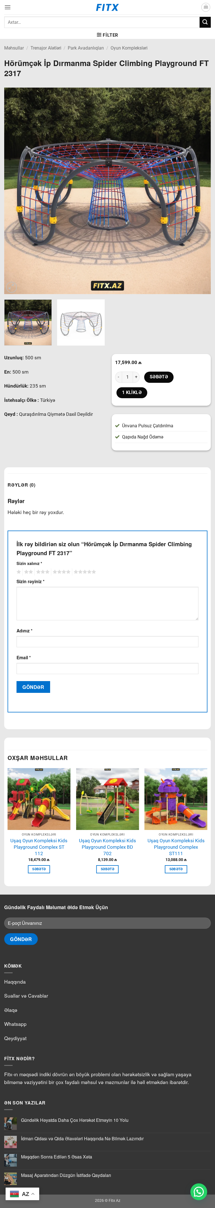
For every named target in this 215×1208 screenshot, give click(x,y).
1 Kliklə (132, 392)
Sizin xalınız (29, 563)
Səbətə (159, 376)
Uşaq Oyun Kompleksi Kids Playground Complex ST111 (176, 847)
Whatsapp (15, 1023)
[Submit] (205, 22)
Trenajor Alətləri (46, 48)
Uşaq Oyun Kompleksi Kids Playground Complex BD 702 (107, 847)
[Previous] (15, 191)
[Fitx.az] (107, 7)
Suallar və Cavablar (26, 995)
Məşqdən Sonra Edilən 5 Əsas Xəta (56, 1156)
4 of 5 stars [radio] (61, 572)
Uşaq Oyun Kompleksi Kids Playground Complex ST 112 (38, 847)
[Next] (200, 191)
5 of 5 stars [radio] (84, 572)
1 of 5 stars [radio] (18, 572)
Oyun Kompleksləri (129, 48)
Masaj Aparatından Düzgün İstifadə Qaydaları (66, 1175)
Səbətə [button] (39, 869)
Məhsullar (14, 48)
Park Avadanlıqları (86, 48)
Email (24, 657)
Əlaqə (10, 1009)
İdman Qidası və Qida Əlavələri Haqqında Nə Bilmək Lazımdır (82, 1138)
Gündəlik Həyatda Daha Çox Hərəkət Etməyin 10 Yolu (74, 1120)
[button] (7, 7)
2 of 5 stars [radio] (27, 572)
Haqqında (15, 981)
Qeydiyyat (15, 1038)
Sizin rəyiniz (31, 581)
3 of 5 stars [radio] (42, 572)
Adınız (24, 630)
